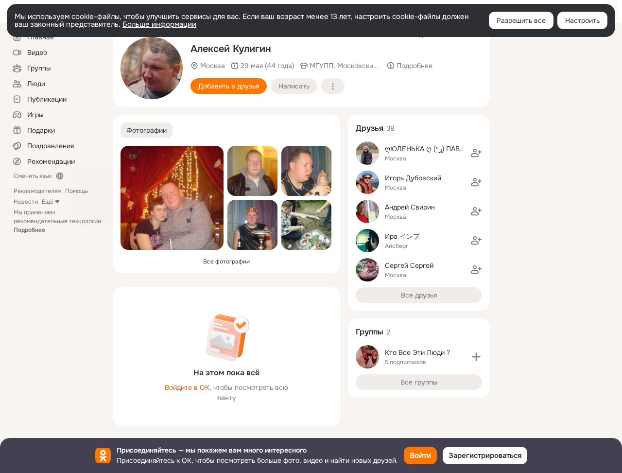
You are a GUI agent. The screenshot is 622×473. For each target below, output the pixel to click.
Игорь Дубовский (413, 178)
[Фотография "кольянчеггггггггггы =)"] (252, 225)
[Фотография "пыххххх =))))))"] (306, 171)
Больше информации (159, 24)
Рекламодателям (37, 191)
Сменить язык (33, 176)
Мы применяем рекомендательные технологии (57, 221)
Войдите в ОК (187, 387)
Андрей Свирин (410, 207)
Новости (26, 202)
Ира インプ (402, 236)
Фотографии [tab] (146, 130)
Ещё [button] (47, 202)
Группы (369, 332)
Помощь (76, 191)
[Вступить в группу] (476, 357)
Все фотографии (226, 261)
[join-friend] (476, 153)
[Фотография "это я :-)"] (252, 171)
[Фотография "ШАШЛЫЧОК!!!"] (306, 225)
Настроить (582, 20)
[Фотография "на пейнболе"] (152, 68)
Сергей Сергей (409, 265)
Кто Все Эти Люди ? (417, 352)
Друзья (369, 128)
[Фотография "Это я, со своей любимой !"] (172, 198)
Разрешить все (521, 20)
